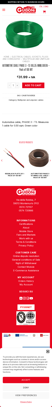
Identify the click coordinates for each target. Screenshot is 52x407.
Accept (26, 380)
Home (6, 57)
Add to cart (33, 85)
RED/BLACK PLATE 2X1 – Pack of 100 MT (15, 175)
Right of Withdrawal (26, 263)
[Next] (50, 166)
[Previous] (2, 166)
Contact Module (26, 266)
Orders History (26, 281)
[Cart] (44, 12)
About (26, 227)
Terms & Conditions (26, 241)
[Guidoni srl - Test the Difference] (26, 9)
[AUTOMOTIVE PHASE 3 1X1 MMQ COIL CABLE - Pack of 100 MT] (38, 158)
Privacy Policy (26, 402)
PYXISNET (26, 307)
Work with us (26, 238)
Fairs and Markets (26, 234)
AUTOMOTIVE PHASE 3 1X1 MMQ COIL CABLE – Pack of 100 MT (40, 176)
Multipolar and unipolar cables (30, 100)
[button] (47, 351)
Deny (26, 387)
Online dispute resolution (26, 256)
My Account (26, 284)
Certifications (26, 224)
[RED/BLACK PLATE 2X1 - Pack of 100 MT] (13, 158)
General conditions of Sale (26, 259)
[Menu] (3, 9)
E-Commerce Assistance (26, 270)
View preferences (26, 395)
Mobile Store (26, 231)
